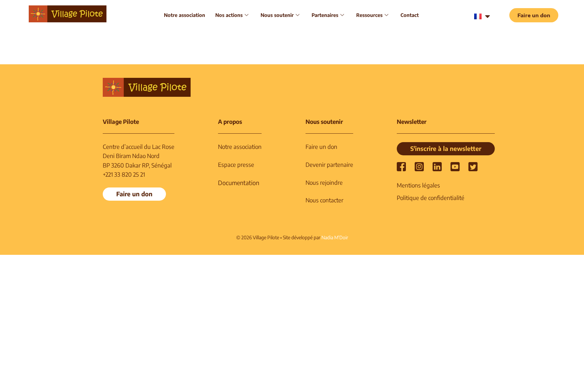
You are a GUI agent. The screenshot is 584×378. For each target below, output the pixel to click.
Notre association (184, 15)
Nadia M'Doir (334, 237)
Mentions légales (418, 185)
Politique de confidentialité (430, 197)
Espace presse (236, 164)
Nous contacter (324, 200)
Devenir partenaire (329, 164)
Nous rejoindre (324, 182)
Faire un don (321, 146)
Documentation (238, 182)
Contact (409, 15)
